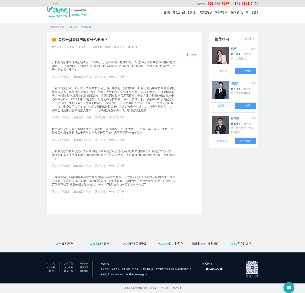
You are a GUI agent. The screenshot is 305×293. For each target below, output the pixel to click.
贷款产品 (179, 12)
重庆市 (55, 4)
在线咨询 (222, 71)
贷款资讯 (236, 12)
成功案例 (206, 12)
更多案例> (250, 38)
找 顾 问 (50, 271)
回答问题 (193, 55)
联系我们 (68, 271)
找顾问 (192, 12)
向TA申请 (245, 71)
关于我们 (251, 12)
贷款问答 (51, 267)
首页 (167, 12)
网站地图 (84, 271)
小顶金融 (72, 27)
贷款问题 (86, 27)
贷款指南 (221, 12)
